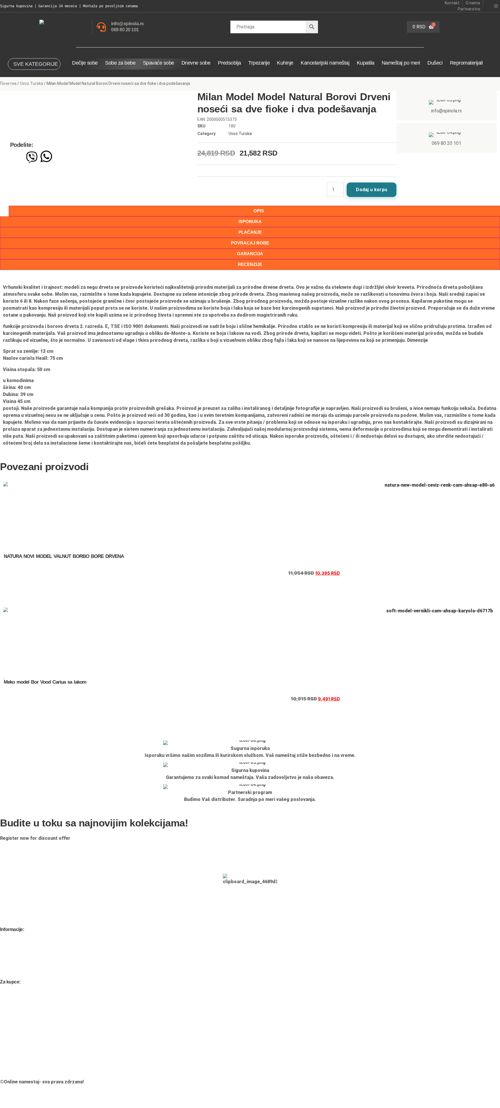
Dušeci (434, 63)
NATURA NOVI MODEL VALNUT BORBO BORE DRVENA (64, 556)
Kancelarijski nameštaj (325, 63)
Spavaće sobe (158, 63)
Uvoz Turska (31, 83)
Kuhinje (285, 63)
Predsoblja (229, 63)
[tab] (250, 221)
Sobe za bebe (120, 63)
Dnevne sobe (196, 63)
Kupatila (365, 63)
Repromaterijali (466, 63)
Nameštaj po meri (401, 63)
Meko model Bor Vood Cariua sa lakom (45, 682)
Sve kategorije (35, 64)
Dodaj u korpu (371, 189)
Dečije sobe (85, 63)
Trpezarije (259, 63)
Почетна (8, 83)
